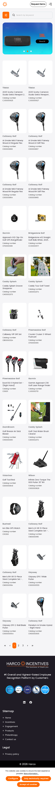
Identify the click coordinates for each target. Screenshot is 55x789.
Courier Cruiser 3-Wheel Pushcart (39, 335)
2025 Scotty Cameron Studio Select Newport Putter (38, 93)
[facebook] (30, 702)
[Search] (14, 15)
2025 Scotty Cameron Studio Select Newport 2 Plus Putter (13, 93)
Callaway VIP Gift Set (12, 334)
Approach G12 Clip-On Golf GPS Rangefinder (13, 239)
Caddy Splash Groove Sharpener (13, 287)
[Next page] (27, 645)
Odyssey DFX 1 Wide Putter (37, 578)
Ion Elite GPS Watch (11, 528)
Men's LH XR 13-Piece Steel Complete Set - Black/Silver (38, 529)
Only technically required (36, 779)
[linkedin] (24, 702)
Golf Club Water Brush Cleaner (38, 432)
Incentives (10, 722)
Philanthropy (11, 735)
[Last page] (32, 645)
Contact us (10, 739)
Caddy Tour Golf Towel (38, 286)
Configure (13, 779)
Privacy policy (12, 754)
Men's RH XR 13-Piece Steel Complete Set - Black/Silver (12, 578)
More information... (31, 773)
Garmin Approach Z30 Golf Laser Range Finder (39, 384)
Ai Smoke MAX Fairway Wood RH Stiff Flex (38, 190)
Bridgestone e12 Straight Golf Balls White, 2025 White (39, 239)
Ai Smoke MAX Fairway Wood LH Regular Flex (13, 142)
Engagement (11, 726)
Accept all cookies (28, 784)
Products (9, 731)
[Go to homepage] (5, 4)
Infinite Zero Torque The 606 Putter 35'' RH (39, 481)
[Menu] (50, 4)
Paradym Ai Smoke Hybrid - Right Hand (40, 626)
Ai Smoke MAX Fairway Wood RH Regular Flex (13, 190)
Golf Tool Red (9, 480)
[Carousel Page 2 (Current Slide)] (27, 51)
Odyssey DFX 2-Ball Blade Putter (14, 626)
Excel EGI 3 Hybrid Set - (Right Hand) (13, 384)
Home (8, 718)
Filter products (6, 15)
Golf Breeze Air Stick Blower (12, 432)
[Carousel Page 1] (24, 51)
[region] (27, 38)
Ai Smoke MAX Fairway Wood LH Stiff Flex (38, 142)
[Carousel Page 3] (31, 51)
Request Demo (38, 4)
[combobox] (31, 15)
